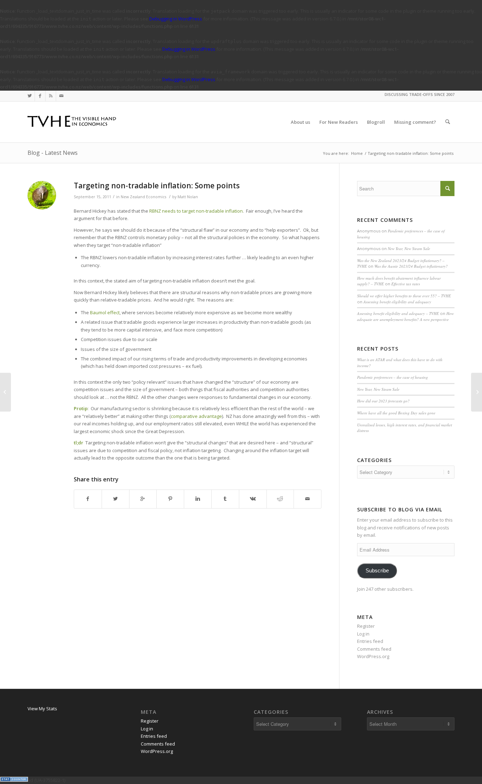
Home (357, 153)
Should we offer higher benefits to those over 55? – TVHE (404, 295)
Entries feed (370, 641)
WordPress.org (373, 656)
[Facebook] (40, 96)
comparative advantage (196, 416)
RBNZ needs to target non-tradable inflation (196, 211)
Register (366, 626)
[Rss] (51, 96)
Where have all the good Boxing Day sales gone (396, 412)
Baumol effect (105, 312)
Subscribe (377, 570)
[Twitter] (29, 96)
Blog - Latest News (53, 153)
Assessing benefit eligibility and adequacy (397, 301)
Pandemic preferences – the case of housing (392, 377)
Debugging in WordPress (175, 19)
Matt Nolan (187, 196)
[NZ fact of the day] (5, 392)
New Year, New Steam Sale (409, 248)
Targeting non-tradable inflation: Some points (157, 185)
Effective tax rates (405, 283)
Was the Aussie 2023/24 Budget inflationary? (411, 266)
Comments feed (374, 649)
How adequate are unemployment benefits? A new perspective (405, 316)
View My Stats (42, 708)
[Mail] (61, 96)
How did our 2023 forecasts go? (383, 400)
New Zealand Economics (143, 196)
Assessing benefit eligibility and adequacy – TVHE (398, 313)
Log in (363, 634)
